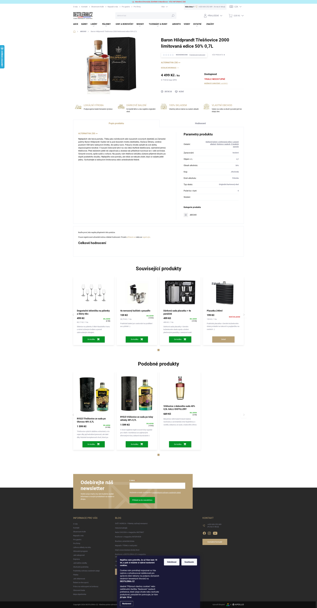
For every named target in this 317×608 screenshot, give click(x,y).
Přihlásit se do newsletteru (142, 500)
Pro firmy (137, 7)
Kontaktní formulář (215, 542)
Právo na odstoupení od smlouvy (85, 586)
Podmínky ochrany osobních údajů (86, 571)
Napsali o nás (113, 7)
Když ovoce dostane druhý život (127, 550)
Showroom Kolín (97, 7)
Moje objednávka (79, 594)
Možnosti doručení (216, 83)
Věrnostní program (80, 551)
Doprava (76, 559)
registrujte (146, 237)
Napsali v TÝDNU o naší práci (126, 545)
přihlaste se (131, 237)
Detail (223, 339)
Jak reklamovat (79, 579)
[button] (158, 349)
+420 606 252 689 (214, 525)
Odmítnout (171, 562)
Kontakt (84, 7)
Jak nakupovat (79, 555)
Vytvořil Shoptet (218, 605)
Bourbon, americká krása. (125, 541)
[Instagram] (209, 533)
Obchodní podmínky (81, 567)
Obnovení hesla (79, 590)
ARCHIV (193, 215)
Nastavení (126, 603)
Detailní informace (168, 68)
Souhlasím (189, 562)
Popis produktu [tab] (116, 123)
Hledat (172, 16)
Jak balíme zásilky (80, 563)
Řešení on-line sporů (81, 582)
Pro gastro (126, 7)
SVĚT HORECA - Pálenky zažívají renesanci (131, 523)
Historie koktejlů (121, 528)
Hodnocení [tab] (200, 123)
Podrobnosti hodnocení (197, 55)
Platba (75, 575)
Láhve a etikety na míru (82, 547)
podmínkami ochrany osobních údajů (166, 493)
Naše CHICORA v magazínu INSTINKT (129, 532)
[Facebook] (204, 533)
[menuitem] (77, 24)
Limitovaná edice (225, 142)
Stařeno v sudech (223, 144)
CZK (236, 7)
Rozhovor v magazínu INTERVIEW (128, 537)
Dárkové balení (211, 142)
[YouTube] (215, 533)
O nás (75, 7)
